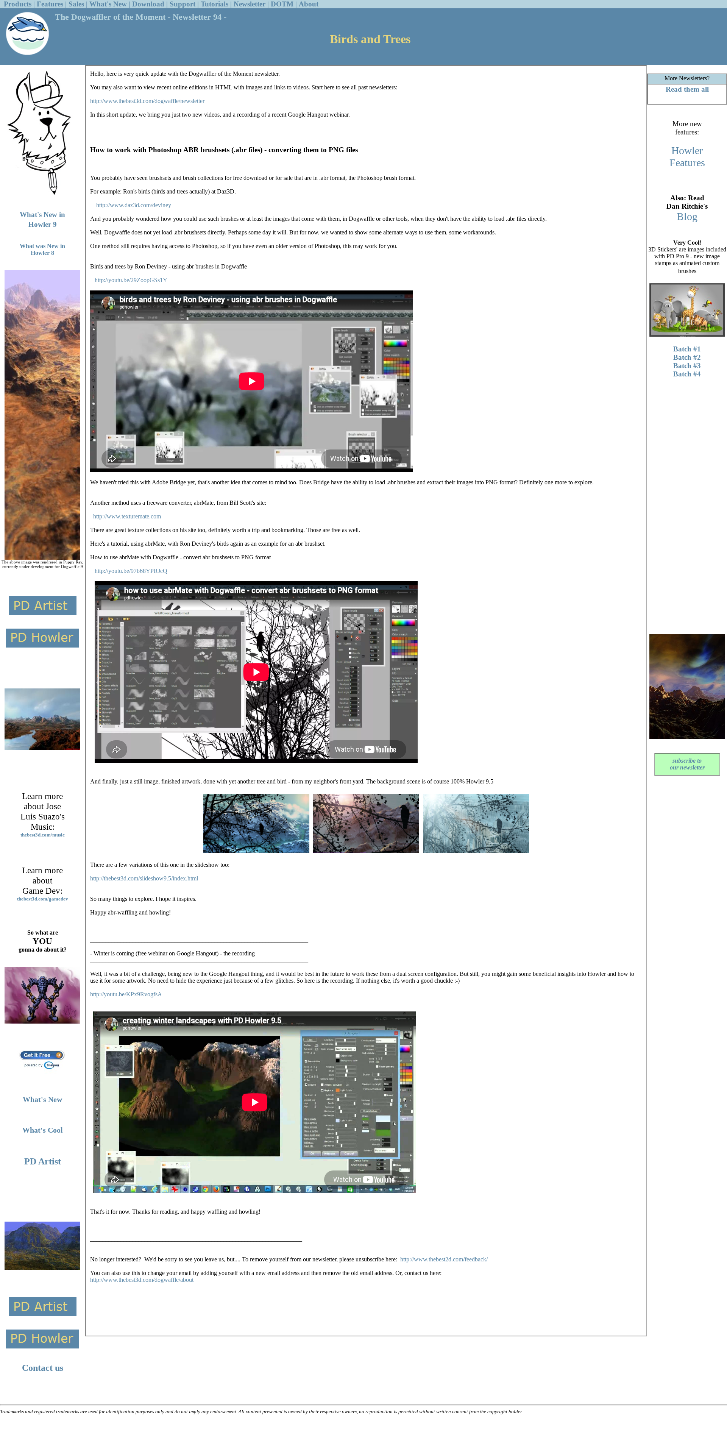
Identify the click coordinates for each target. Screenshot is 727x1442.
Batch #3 (687, 366)
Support (182, 4)
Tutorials (214, 4)
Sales (76, 4)
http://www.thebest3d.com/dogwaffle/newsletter (147, 101)
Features (50, 4)
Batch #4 (687, 374)
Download (148, 4)
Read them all (687, 89)
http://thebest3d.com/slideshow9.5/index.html (144, 878)
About (308, 4)
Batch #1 (687, 349)
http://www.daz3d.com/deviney (133, 205)
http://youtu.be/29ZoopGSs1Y (131, 280)
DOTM (282, 4)
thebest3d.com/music (42, 835)
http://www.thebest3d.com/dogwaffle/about (141, 1280)
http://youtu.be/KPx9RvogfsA (126, 994)
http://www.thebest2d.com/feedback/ (444, 1259)
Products (17, 4)
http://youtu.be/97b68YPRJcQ (131, 571)
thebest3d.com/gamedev (42, 899)
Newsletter (249, 4)
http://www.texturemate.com (127, 516)
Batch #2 (687, 357)
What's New (108, 4)
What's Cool (42, 1130)
